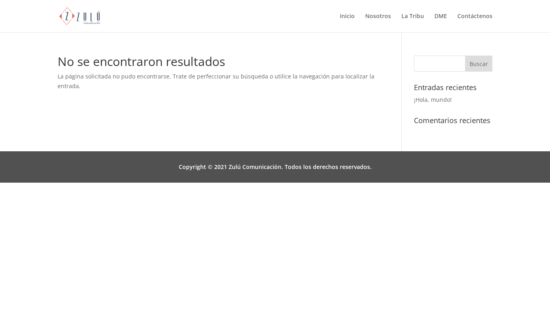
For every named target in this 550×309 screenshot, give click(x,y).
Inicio (347, 16)
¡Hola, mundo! (433, 99)
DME (440, 16)
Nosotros (378, 16)
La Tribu (412, 16)
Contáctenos (474, 16)
